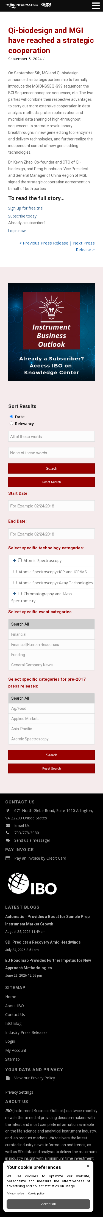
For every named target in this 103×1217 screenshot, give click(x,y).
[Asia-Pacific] (51, 729)
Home (10, 996)
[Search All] (51, 624)
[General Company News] (51, 665)
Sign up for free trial (25, 208)
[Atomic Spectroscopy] (51, 739)
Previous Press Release (45, 243)
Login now (17, 231)
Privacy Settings (19, 1092)
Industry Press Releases (26, 1032)
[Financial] (51, 634)
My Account (15, 1050)
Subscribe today (22, 216)
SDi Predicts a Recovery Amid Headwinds (43, 942)
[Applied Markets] (51, 719)
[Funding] (51, 655)
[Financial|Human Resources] (51, 645)
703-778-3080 (26, 832)
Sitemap (12, 1059)
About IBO (14, 1005)
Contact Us (15, 1014)
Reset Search (51, 482)
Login (10, 1041)
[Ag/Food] (51, 708)
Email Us (22, 825)
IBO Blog (13, 1023)
